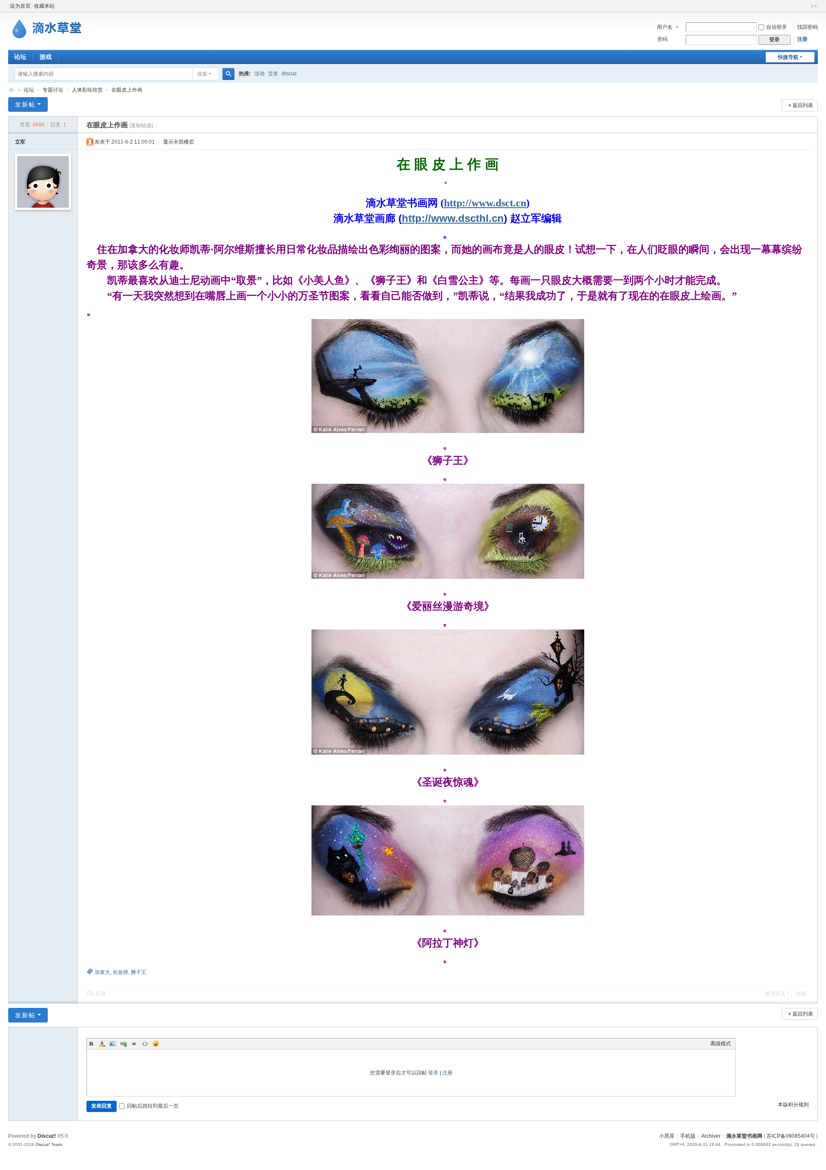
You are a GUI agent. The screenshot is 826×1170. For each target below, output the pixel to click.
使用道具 (775, 994)
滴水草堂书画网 (11, 90)
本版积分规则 (793, 1105)
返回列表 (802, 105)
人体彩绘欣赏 (87, 90)
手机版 (688, 1136)
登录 (433, 1073)
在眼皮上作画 (126, 90)
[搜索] (228, 74)
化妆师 (120, 972)
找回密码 (807, 27)
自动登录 (776, 27)
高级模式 (720, 1044)
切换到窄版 (814, 6)
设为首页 (20, 6)
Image (112, 1043)
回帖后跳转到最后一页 (153, 1106)
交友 (273, 74)
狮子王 (138, 972)
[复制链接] (141, 126)
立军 (20, 142)
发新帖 (25, 104)
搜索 (202, 74)
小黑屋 (667, 1136)
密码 (662, 39)
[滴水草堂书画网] (51, 27)
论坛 (20, 56)
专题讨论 (53, 90)
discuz (289, 74)
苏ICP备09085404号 (791, 1136)
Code (145, 1043)
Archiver (711, 1136)
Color (102, 1043)
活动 (259, 74)
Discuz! (46, 1136)
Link (123, 1043)
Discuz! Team (49, 1144)
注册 (802, 39)
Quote (134, 1043)
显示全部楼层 (178, 142)
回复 (101, 994)
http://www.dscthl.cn (453, 218)
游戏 (46, 56)
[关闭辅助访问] (806, 6)
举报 (801, 994)
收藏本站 (44, 6)
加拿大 (102, 972)
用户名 (664, 27)
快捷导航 (788, 57)
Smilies (155, 1043)
